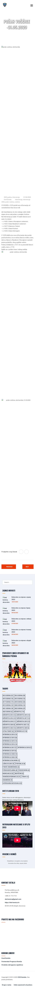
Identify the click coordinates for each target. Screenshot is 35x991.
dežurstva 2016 (9, 718)
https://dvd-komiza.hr (12, 902)
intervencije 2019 (9, 750)
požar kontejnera (10, 770)
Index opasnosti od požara (23, 985)
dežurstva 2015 (23, 715)
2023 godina (8, 711)
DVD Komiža (22, 977)
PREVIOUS (9, 567)
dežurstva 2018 (9, 721)
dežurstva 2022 (9, 728)
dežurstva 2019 (23, 721)
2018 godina (19, 702)
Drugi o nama (6, 985)
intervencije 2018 (25, 747)
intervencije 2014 (10, 737)
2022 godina (19, 708)
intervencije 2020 (10, 754)
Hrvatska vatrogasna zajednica (12, 965)
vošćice (17, 202)
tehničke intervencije (12, 776)
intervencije (18, 199)
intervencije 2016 (10, 744)
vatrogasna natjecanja (12, 783)
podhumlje (20, 763)
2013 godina (8, 695)
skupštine (19, 773)
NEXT (27, 567)
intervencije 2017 (9, 747)
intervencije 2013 (10, 734)
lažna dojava (8, 763)
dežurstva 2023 (23, 728)
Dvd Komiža (7, 199)
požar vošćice (9, 202)
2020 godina (8, 197)
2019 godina (8, 705)
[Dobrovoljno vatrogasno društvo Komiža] (5, 5)
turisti (25, 776)
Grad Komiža (5, 958)
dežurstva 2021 (22, 724)
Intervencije (16, 197)
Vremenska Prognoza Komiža (11, 961)
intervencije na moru (11, 760)
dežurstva (19, 711)
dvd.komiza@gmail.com (13, 899)
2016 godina (19, 698)
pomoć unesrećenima (11, 767)
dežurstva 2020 (9, 724)
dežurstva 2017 (23, 718)
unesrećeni (7, 780)
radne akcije (8, 773)
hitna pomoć (8, 731)
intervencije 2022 (10, 757)
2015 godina (8, 698)
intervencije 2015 (10, 741)
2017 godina (8, 702)
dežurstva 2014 (9, 715)
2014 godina (19, 695)
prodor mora (23, 770)
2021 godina (8, 708)
